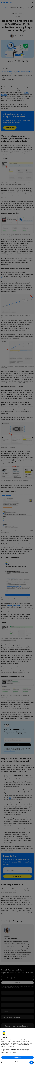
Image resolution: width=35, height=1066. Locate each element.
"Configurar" (13, 1049)
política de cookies (11, 1052)
